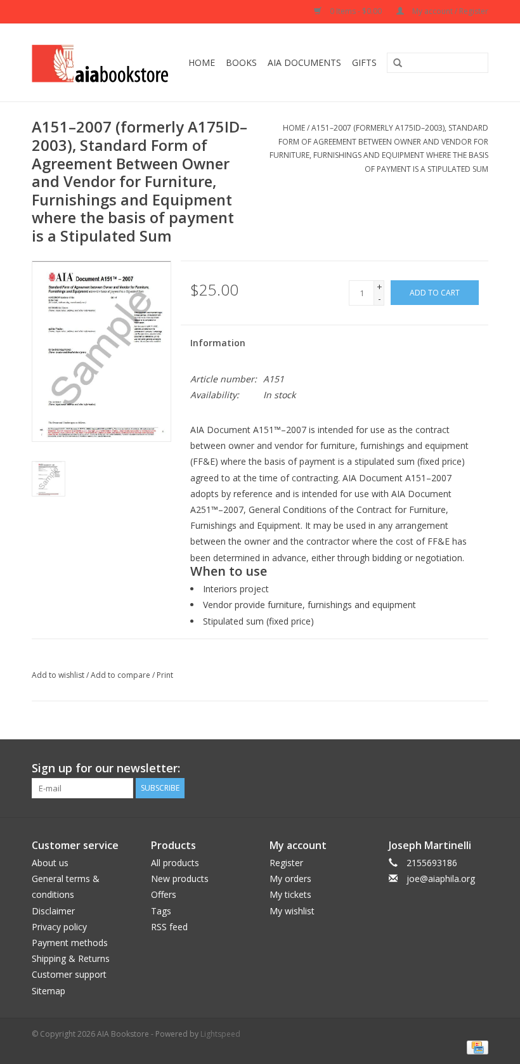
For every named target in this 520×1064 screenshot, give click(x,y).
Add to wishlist (58, 675)
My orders (290, 879)
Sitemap (48, 991)
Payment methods (70, 943)
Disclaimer (53, 911)
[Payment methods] (475, 1047)
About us (50, 863)
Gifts (364, 62)
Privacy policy (59, 927)
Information (217, 343)
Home (201, 62)
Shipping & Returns (71, 958)
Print (165, 675)
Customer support (69, 974)
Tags (161, 911)
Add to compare (121, 675)
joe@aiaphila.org (440, 879)
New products (180, 879)
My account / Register (449, 11)
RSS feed (169, 927)
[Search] (393, 63)
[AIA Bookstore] (102, 62)
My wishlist (292, 911)
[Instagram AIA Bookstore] (478, 768)
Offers (163, 894)
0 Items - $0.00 (356, 11)
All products (175, 863)
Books (241, 62)
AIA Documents (304, 62)
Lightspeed (220, 1033)
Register (286, 863)
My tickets (290, 894)
